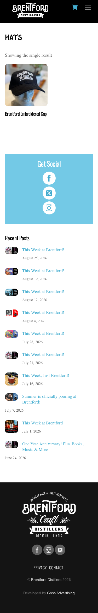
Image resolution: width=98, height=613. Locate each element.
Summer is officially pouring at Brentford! (49, 399)
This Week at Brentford (42, 423)
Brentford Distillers (46, 579)
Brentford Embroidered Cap (26, 114)
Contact (56, 567)
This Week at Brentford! (43, 250)
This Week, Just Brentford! (45, 375)
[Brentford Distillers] (30, 16)
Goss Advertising (61, 593)
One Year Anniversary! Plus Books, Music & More (53, 446)
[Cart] (75, 7)
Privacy (40, 567)
